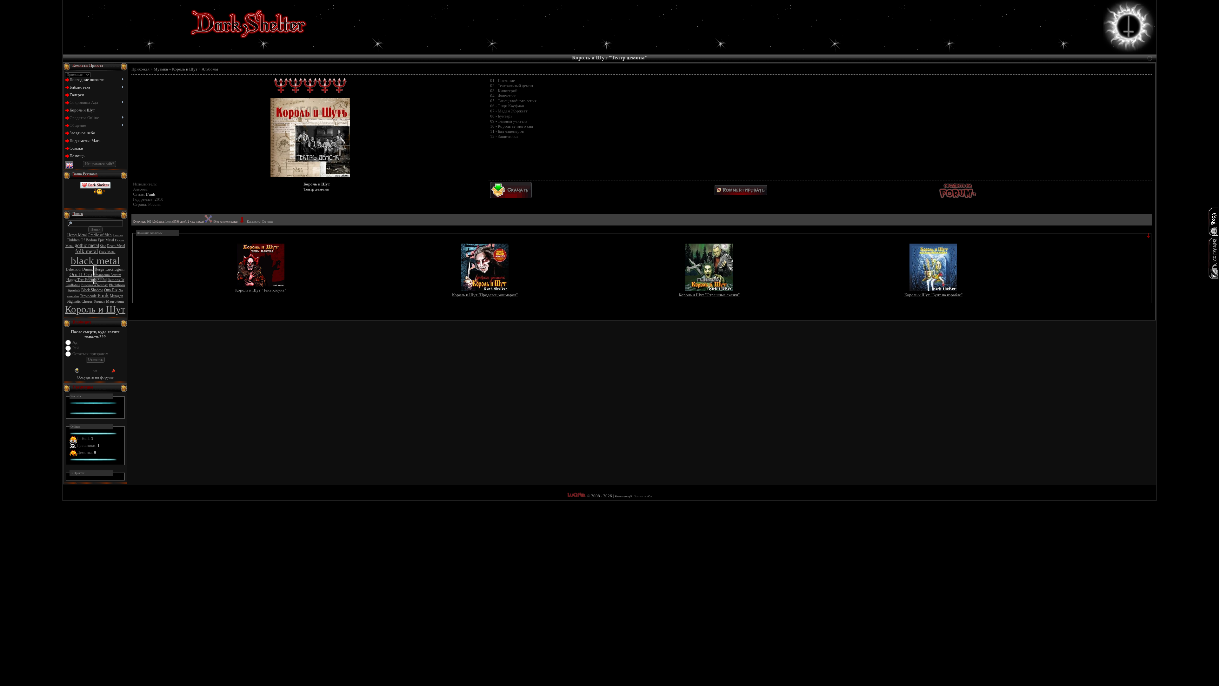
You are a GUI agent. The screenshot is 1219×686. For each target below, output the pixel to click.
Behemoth (73, 269)
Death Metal (116, 246)
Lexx (168, 221)
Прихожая (140, 69)
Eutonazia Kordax (94, 285)
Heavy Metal (77, 235)
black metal (95, 260)
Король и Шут (95, 309)
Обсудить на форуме (95, 377)
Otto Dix (110, 290)
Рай (75, 348)
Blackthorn (117, 285)
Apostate (74, 290)
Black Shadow (92, 290)
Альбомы (210, 69)
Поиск (77, 214)
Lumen (118, 235)
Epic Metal (106, 240)
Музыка (161, 69)
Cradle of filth (100, 234)
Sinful (102, 280)
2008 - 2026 (601, 496)
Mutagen (116, 296)
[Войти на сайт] (1213, 222)
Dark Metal (107, 252)
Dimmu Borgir (93, 269)
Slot (103, 246)
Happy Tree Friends (81, 280)
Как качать (253, 221)
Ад (74, 342)
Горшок (99, 301)
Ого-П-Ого (81, 274)
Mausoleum (115, 301)
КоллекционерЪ (623, 496)
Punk (103, 296)
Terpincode (88, 296)
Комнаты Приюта (87, 65)
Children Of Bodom (82, 240)
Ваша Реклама (84, 174)
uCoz (649, 496)
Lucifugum (114, 269)
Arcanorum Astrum (107, 275)
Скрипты (267, 221)
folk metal (86, 251)
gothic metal (87, 245)
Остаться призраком (90, 353)
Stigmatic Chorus (80, 301)
